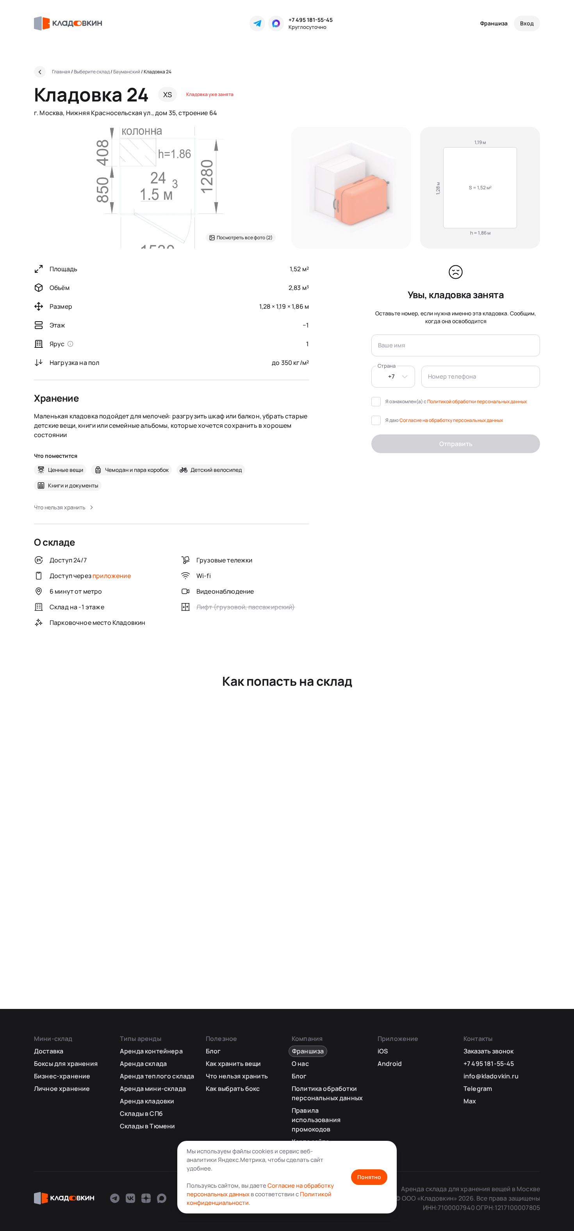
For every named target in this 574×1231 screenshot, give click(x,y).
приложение (112, 575)
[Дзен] (146, 1198)
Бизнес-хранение (62, 1076)
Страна (387, 366)
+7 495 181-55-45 (311, 19)
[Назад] (40, 72)
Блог (213, 1051)
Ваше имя (391, 345)
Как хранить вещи (233, 1063)
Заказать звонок (488, 1051)
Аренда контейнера (151, 1051)
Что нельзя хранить (237, 1076)
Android (390, 1063)
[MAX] (276, 23)
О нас (300, 1063)
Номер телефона (452, 376)
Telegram (477, 1088)
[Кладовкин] (68, 23)
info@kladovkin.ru (491, 1076)
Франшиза (494, 23)
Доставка (48, 1051)
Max (469, 1101)
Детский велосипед (216, 469)
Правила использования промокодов (316, 1119)
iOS (383, 1051)
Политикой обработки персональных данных (477, 401)
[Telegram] (257, 23)
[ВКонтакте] (130, 1198)
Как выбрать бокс (233, 1088)
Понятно (369, 1177)
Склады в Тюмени (147, 1126)
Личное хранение (62, 1088)
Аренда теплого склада (157, 1076)
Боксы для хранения (66, 1063)
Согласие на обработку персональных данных (451, 420)
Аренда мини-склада (153, 1088)
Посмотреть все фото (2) (245, 237)
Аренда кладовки (147, 1101)
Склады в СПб (141, 1113)
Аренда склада (143, 1063)
